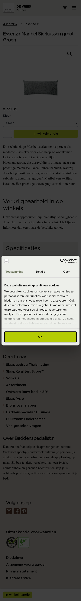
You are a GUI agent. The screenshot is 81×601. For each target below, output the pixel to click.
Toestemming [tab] (14, 271)
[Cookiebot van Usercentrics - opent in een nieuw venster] (60, 260)
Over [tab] (66, 271)
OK (40, 336)
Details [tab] (40, 271)
